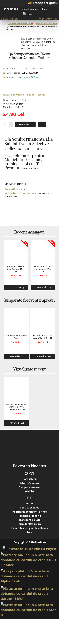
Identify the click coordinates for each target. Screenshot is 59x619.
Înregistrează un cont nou (20, 193)
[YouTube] (35, 440)
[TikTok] (23, 452)
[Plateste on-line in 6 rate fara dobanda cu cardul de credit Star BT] (29, 609)
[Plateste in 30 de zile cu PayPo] (29, 548)
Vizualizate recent (29, 369)
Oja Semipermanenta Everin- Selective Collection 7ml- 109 (16, 407)
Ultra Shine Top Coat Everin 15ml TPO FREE (42, 336)
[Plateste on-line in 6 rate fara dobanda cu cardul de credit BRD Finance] (29, 559)
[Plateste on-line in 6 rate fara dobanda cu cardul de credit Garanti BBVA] (29, 593)
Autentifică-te (13, 189)
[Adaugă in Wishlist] (7, 261)
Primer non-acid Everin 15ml (16, 336)
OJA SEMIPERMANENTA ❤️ (20, 23)
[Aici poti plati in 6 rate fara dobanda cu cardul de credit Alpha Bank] (29, 576)
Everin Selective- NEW (46, 23)
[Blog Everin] (35, 452)
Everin (19, 103)
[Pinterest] (47, 440)
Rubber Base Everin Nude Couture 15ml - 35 (43, 269)
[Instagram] (23, 440)
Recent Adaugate (29, 232)
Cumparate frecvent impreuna (29, 300)
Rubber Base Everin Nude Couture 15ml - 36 (16, 269)
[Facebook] (11, 440)
